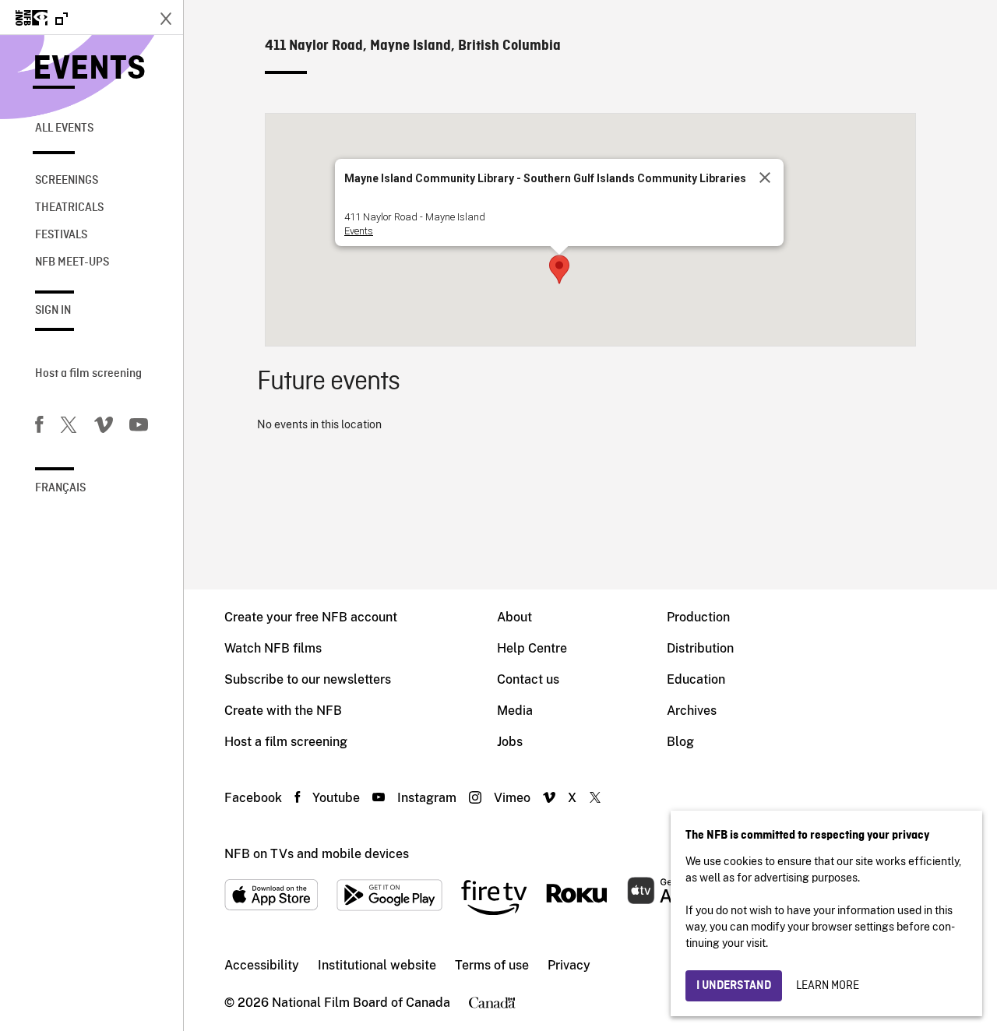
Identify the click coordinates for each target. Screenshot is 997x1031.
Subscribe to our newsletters (307, 679)
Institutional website (377, 965)
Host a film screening (88, 374)
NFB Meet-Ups (72, 262)
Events (89, 70)
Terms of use (492, 965)
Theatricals (69, 208)
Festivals (61, 235)
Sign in (53, 310)
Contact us (528, 679)
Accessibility (261, 965)
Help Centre (532, 648)
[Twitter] (68, 427)
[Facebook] (39, 427)
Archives (692, 710)
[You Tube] (138, 427)
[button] (559, 269)
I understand (733, 986)
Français (60, 488)
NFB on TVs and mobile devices (316, 853)
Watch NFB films (273, 648)
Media (515, 710)
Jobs (510, 741)
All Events (64, 128)
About (514, 617)
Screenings (66, 180)
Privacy (569, 965)
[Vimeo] (103, 427)
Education (696, 679)
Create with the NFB (283, 710)
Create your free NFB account (310, 617)
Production (698, 617)
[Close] (765, 177)
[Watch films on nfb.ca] (42, 19)
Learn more (827, 986)
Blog (680, 741)
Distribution (700, 648)
